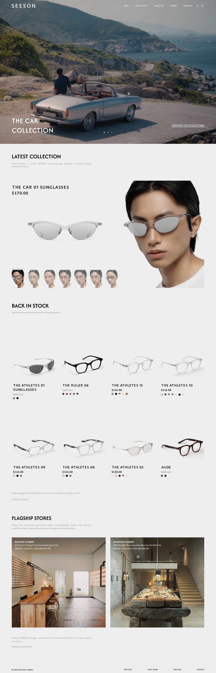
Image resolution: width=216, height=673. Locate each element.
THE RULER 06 (75, 385)
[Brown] (67, 394)
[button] (197, 6)
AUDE (166, 467)
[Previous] (14, 351)
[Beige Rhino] (116, 476)
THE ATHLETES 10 (177, 385)
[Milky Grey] (162, 395)
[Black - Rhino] (165, 395)
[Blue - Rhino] (169, 395)
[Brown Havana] (162, 476)
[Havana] (120, 476)
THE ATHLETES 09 (29, 467)
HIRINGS (200, 669)
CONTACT (128, 669)
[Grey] (70, 394)
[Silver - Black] (14, 398)
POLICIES (177, 669)
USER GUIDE (153, 669)
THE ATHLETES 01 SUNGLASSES (29, 387)
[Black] (17, 398)
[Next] (54, 351)
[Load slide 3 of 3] (112, 132)
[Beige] (127, 476)
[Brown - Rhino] (120, 394)
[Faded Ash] (77, 394)
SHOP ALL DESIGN (20, 499)
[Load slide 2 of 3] (108, 132)
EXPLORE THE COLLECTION (188, 125)
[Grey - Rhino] (123, 394)
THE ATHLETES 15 (127, 385)
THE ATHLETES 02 (128, 467)
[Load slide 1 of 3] (104, 132)
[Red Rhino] (123, 476)
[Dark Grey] (74, 394)
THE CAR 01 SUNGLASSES (40, 187)
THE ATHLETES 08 (78, 467)
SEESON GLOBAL (26, 669)
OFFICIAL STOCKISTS (21, 646)
